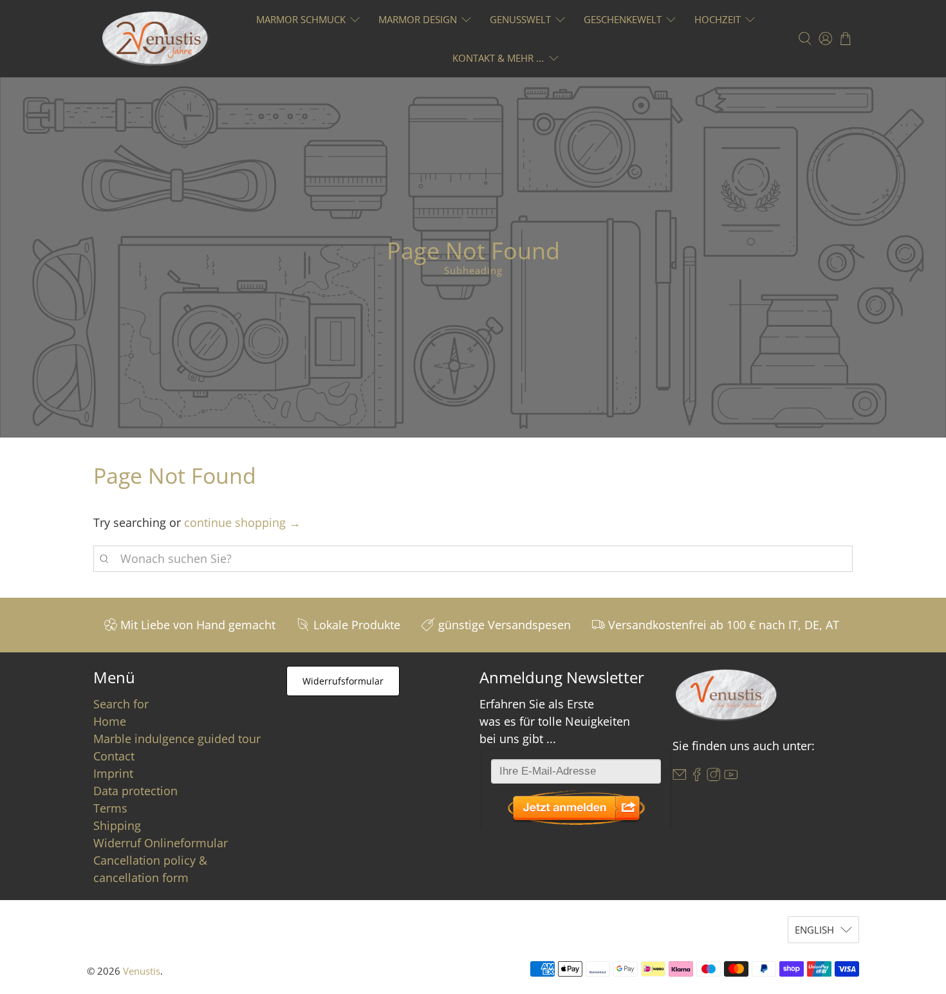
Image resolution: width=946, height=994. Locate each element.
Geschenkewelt (623, 19)
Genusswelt (520, 19)
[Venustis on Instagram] (714, 777)
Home (109, 721)
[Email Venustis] (679, 777)
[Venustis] (155, 39)
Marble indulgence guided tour (177, 738)
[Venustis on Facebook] (697, 777)
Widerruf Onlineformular (160, 843)
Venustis (141, 970)
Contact (113, 756)
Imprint (113, 773)
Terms (110, 808)
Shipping (117, 825)
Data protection (135, 790)
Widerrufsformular (343, 681)
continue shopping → (242, 522)
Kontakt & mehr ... (498, 57)
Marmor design (417, 19)
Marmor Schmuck (301, 19)
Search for (121, 704)
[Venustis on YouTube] (731, 777)
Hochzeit (717, 19)
